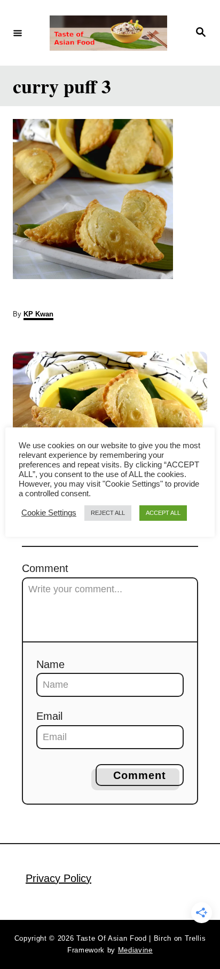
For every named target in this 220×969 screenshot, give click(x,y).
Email (49, 716)
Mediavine (135, 950)
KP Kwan (38, 314)
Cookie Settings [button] (48, 513)
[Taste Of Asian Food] (108, 33)
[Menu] (17, 32)
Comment (45, 568)
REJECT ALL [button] (108, 513)
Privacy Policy (58, 878)
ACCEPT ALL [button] (163, 513)
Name (50, 664)
